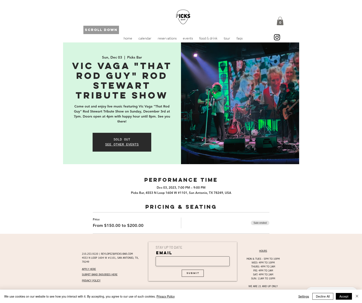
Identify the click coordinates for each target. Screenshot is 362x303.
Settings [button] (303, 296)
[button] (280, 21)
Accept (343, 296)
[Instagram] (277, 37)
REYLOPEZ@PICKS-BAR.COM (117, 254)
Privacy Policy (165, 296)
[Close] (356, 296)
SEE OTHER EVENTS (122, 145)
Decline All (323, 296)
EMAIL (164, 253)
